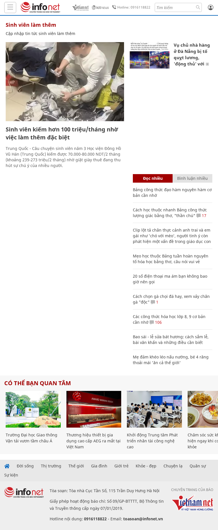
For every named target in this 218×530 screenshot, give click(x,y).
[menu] (10, 7)
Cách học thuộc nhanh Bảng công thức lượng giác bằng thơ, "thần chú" (170, 212)
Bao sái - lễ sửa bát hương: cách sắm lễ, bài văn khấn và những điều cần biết (171, 339)
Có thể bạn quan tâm (37, 383)
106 (158, 322)
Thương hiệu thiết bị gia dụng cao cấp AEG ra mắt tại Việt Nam (93, 440)
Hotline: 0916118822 (133, 7)
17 (203, 215)
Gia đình (99, 466)
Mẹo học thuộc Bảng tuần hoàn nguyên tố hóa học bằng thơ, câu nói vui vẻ (170, 258)
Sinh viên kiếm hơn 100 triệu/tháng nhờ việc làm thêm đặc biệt (62, 133)
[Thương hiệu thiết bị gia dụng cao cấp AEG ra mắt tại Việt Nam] (93, 409)
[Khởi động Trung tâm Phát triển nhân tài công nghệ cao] (154, 409)
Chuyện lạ (173, 466)
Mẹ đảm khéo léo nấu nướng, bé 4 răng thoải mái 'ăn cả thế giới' (171, 359)
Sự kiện (11, 475)
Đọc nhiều (153, 178)
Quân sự (198, 466)
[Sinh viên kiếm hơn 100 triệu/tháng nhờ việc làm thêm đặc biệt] (65, 81)
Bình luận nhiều (192, 178)
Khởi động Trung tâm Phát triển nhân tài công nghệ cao (152, 440)
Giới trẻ (121, 466)
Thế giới (76, 466)
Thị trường (51, 466)
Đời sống (25, 466)
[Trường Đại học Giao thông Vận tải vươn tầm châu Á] (33, 409)
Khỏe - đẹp (146, 466)
